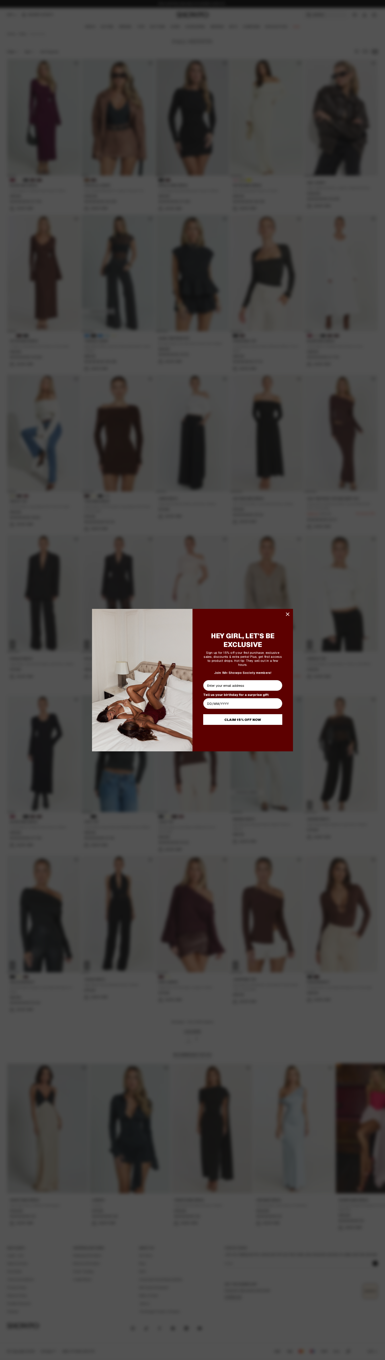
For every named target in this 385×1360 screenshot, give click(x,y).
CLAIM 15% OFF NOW (242, 720)
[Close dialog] (287, 614)
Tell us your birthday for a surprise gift (236, 695)
